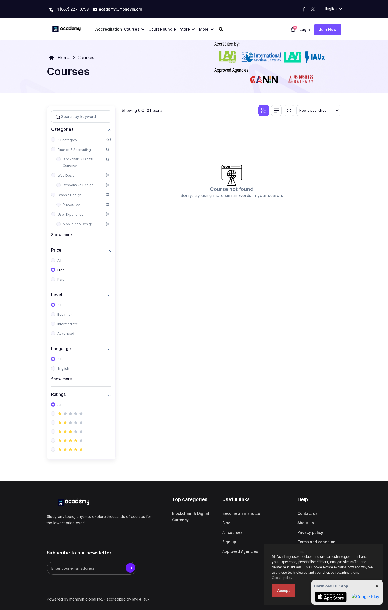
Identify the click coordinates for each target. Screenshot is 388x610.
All (59, 260)
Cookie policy (282, 578)
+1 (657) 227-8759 (71, 9)
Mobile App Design (78, 224)
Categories (62, 129)
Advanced (65, 333)
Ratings (58, 394)
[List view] (276, 110)
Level (56, 294)
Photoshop (71, 204)
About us (305, 523)
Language (61, 348)
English (63, 368)
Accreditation (108, 29)
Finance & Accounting (74, 150)
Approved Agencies (240, 551)
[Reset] (289, 110)
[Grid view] (263, 110)
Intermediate (67, 324)
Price (56, 250)
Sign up (229, 542)
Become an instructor (242, 513)
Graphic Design (69, 195)
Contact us (307, 513)
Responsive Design (78, 185)
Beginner (64, 314)
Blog (226, 523)
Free (61, 270)
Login (305, 29)
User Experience (70, 215)
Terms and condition (316, 542)
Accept (283, 590)
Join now (328, 29)
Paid (60, 279)
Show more (61, 234)
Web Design (67, 175)
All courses (232, 532)
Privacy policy (310, 532)
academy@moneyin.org (120, 9)
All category (67, 140)
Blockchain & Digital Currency (78, 162)
